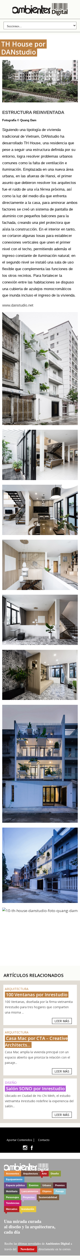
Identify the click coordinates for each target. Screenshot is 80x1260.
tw (25, 1147)
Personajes (12, 1197)
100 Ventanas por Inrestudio (36, 995)
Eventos (33, 1185)
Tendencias (12, 1203)
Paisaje (60, 1191)
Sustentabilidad (48, 1197)
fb (32, 1147)
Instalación (27, 1209)
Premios (60, 1185)
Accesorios (12, 1173)
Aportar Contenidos (19, 1140)
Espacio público (15, 1185)
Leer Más (61, 1021)
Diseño (55, 1173)
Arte (44, 1173)
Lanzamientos (30, 1191)
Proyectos (29, 1197)
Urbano (46, 1185)
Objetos (47, 1191)
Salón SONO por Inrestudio (35, 1089)
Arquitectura (30, 1173)
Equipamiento (14, 1179)
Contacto (44, 1140)
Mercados (11, 1209)
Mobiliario (12, 1191)
